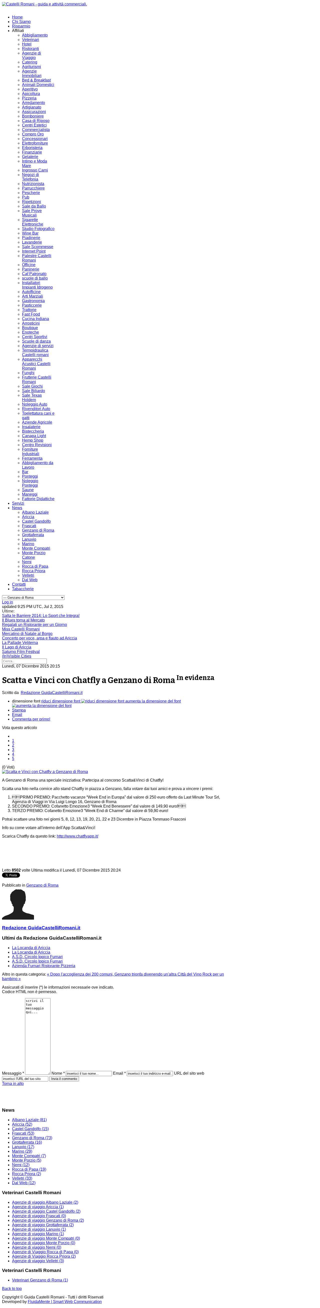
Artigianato (31, 107)
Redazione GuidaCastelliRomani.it (51, 693)
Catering (29, 62)
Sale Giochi (32, 386)
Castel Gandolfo (36, 521)
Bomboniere (33, 116)
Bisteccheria (33, 431)
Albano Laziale (35, 512)
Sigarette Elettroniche (32, 222)
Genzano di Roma (38, 530)
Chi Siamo (21, 22)
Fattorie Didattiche (38, 499)
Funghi (28, 373)
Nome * (58, 1073)
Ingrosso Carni (35, 170)
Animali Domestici (38, 85)
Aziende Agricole (37, 422)
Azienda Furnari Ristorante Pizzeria (43, 966)
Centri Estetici (34, 125)
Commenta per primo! (31, 719)
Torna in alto (13, 1083)
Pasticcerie (32, 305)
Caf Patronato (34, 274)
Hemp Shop (32, 440)
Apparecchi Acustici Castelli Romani (36, 363)
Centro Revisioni (37, 445)
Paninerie (30, 269)
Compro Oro (33, 134)
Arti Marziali (32, 296)
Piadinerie (31, 238)
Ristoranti (30, 49)
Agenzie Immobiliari (32, 73)
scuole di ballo (35, 278)
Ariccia (28, 517)
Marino (28, 544)
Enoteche (30, 332)
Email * (119, 1073)
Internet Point (34, 251)
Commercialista (36, 130)
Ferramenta (32, 458)
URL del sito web (189, 1073)
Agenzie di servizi (38, 346)
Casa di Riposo (36, 121)
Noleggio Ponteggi (30, 483)
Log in (7, 602)
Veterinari (30, 40)
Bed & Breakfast (36, 80)
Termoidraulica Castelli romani (35, 352)
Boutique (30, 328)
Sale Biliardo (33, 391)
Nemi (27, 562)
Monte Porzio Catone (34, 555)
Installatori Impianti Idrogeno (37, 285)
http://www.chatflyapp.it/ (77, 836)
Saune (28, 490)
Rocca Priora (33, 571)
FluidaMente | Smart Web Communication (65, 1301)
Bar (25, 472)
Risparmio (21, 26)
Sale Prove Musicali (32, 213)
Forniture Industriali (30, 451)
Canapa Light (34, 436)
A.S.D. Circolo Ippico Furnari (37, 957)
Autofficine (31, 292)
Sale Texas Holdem (32, 397)
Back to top (12, 1288)
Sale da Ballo (34, 206)
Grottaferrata (33, 535)
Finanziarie (32, 152)
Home (17, 17)
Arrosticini (31, 323)
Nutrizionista (33, 184)
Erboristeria (32, 148)
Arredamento (33, 103)
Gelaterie (30, 157)
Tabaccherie (23, 589)
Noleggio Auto (34, 404)
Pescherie (31, 193)
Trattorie (29, 310)
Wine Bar (30, 233)
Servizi (18, 503)
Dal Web (30, 580)
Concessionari (35, 139)
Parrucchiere (33, 188)
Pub (25, 197)
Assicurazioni (34, 112)
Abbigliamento (35, 35)
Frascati (29, 526)
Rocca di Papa (35, 566)
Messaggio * (13, 1073)
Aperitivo (30, 89)
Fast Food (31, 314)
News (17, 508)
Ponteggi (30, 476)
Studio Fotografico (38, 229)
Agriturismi (31, 67)
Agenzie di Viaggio (31, 55)
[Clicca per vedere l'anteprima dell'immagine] (45, 772)
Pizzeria (29, 98)
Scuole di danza (36, 341)
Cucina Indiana (35, 319)
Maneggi (30, 494)
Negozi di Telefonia (30, 177)
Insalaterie (31, 427)
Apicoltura (31, 94)
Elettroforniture (35, 143)
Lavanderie (32, 242)
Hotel (27, 44)
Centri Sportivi (34, 337)
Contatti (19, 584)
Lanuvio (29, 539)
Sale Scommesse (37, 247)
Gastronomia (33, 301)
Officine (29, 265)
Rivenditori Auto (36, 409)
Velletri (28, 575)
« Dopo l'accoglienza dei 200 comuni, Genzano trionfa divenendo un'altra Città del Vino (124, 974)
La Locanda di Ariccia (31, 948)
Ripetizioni (31, 202)
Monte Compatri (36, 548)
